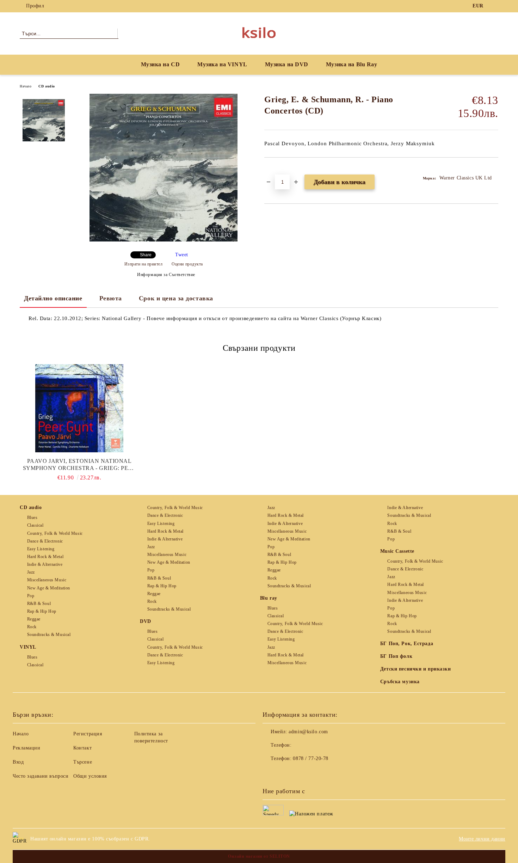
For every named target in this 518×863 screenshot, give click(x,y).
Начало (25, 86)
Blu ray (268, 598)
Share (146, 254)
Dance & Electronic (45, 541)
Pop (30, 595)
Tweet (181, 254)
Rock (32, 626)
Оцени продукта (187, 264)
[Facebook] (494, 6)
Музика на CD (160, 64)
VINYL (28, 647)
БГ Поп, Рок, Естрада (406, 643)
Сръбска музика (400, 681)
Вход (18, 762)
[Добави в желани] (278, 169)
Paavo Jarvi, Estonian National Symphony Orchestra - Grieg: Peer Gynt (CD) (79, 465)
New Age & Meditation (48, 588)
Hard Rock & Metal (45, 556)
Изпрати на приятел (143, 264)
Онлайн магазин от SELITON (259, 856)
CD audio (46, 86)
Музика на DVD (286, 64)
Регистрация (87, 733)
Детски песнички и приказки (415, 669)
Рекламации (27, 748)
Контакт (82, 748)
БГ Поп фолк (396, 656)
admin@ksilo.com (308, 731)
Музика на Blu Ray (351, 64)
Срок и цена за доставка (176, 298)
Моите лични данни (482, 838)
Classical (35, 525)
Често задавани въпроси (40, 776)
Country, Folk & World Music (55, 533)
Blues (32, 517)
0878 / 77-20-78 (310, 758)
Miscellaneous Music (46, 579)
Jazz (31, 572)
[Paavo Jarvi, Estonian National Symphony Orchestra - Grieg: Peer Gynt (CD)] (79, 408)
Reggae (34, 619)
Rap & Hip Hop (41, 611)
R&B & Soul (39, 603)
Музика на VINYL (222, 64)
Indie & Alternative (44, 564)
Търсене (82, 762)
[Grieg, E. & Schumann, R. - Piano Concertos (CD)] (164, 240)
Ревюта (110, 298)
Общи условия (90, 776)
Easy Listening (40, 548)
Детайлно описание (53, 298)
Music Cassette (397, 551)
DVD (145, 621)
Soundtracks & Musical (48, 634)
